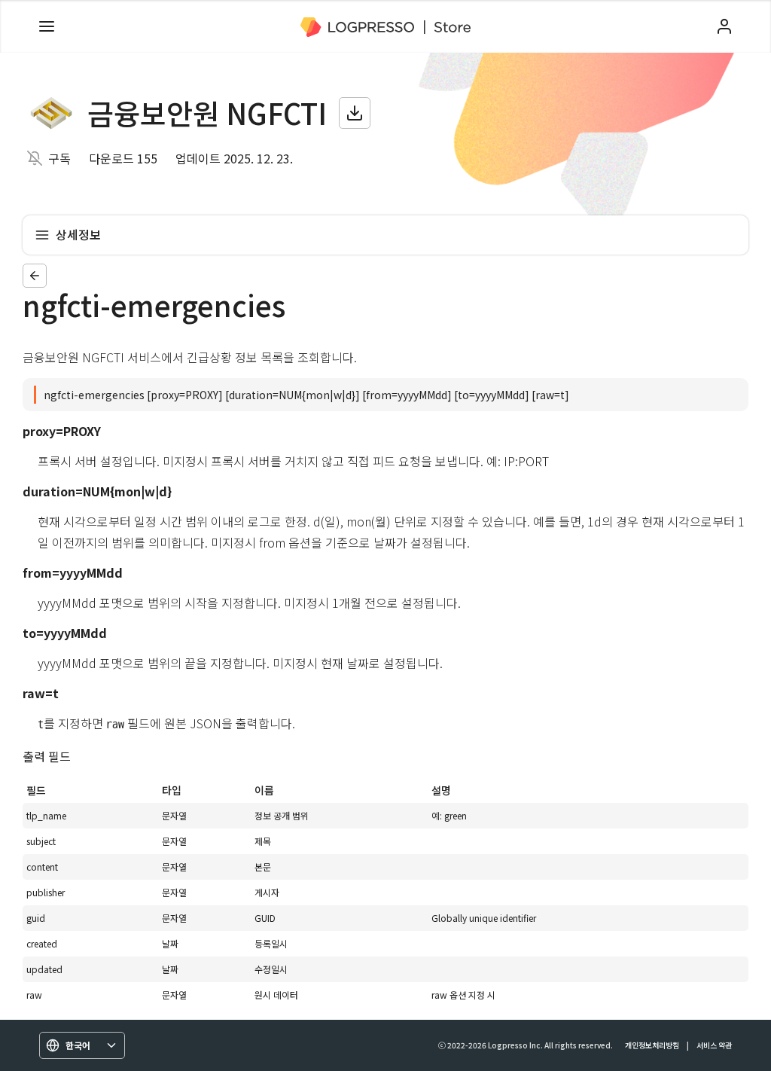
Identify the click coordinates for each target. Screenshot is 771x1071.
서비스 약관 (714, 1045)
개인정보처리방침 (652, 1045)
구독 (59, 158)
